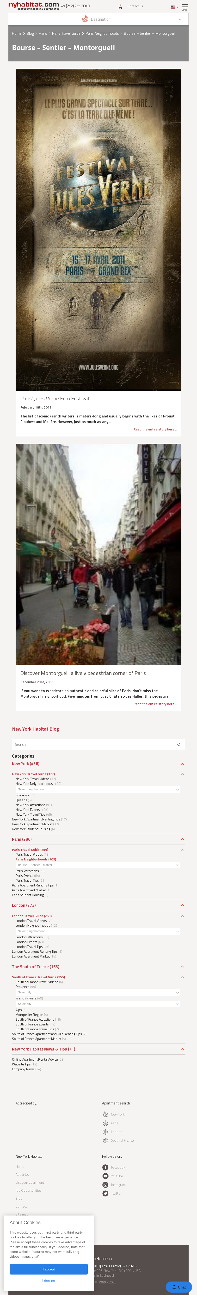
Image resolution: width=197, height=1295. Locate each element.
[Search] (179, 744)
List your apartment (30, 1182)
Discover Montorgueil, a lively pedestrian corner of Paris (83, 673)
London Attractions (29, 936)
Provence (23, 986)
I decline (48, 1280)
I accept (49, 1269)
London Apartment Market (31, 956)
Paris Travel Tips (27, 880)
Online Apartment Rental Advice (35, 1059)
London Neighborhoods (33, 925)
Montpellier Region (29, 1014)
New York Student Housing (31, 828)
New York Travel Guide (29, 773)
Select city (24, 992)
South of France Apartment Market (36, 1038)
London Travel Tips (29, 946)
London (18, 905)
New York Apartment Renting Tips (36, 819)
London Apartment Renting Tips (35, 951)
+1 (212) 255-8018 (75, 5)
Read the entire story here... (155, 429)
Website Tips (21, 1064)
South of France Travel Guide (34, 976)
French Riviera (26, 998)
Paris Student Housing (28, 894)
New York (20, 763)
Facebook (118, 1167)
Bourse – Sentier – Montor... (36, 865)
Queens (21, 799)
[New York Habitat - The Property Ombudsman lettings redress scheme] (29, 1122)
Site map (22, 1214)
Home (17, 33)
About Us (22, 1174)
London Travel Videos (31, 920)
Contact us (135, 5)
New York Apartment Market (32, 823)
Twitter (116, 1193)
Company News (23, 1068)
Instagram (118, 1184)
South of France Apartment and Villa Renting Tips (47, 1033)
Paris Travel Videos (29, 854)
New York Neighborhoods (34, 783)
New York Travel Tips (30, 814)
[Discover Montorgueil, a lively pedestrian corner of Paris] (98, 554)
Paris (43, 33)
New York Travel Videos (32, 778)
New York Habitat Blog (35, 729)
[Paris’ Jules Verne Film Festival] (98, 230)
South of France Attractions (35, 1019)
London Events (26, 941)
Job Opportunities (29, 1190)
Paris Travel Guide (66, 33)
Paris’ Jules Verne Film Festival (54, 398)
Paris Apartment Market (29, 889)
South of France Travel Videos (37, 981)
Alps (19, 1009)
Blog (30, 33)
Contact (21, 1206)
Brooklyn (22, 795)
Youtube (117, 1175)
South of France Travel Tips (35, 1028)
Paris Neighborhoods (102, 33)
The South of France (30, 967)
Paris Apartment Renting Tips (33, 885)
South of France (122, 1140)
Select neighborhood (31, 789)
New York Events (28, 809)
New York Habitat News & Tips (39, 1049)
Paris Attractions (27, 870)
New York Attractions (30, 804)
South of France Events (32, 1024)
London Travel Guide (27, 915)
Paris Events (24, 875)
